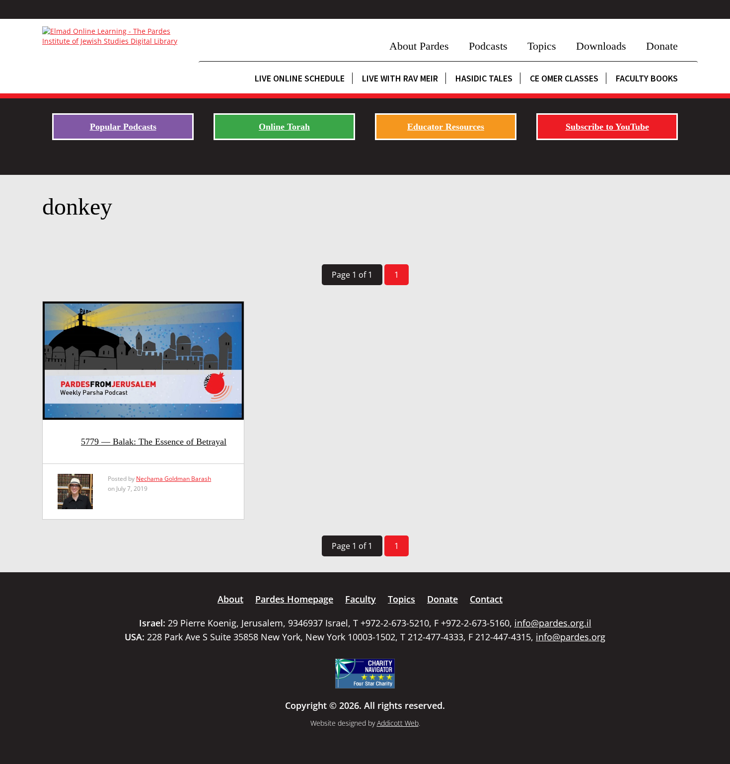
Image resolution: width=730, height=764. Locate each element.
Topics (541, 46)
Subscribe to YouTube (607, 127)
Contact (486, 599)
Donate (662, 46)
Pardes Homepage (294, 599)
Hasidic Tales (483, 78)
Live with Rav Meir (400, 78)
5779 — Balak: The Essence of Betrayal (153, 442)
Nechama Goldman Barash (173, 478)
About (230, 599)
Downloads (601, 46)
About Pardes (419, 46)
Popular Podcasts (123, 127)
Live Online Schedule (300, 78)
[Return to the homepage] (115, 36)
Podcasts (488, 46)
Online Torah (284, 127)
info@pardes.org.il (552, 623)
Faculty (360, 599)
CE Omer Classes (564, 78)
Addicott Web (398, 723)
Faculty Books (647, 78)
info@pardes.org (570, 637)
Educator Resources (445, 127)
